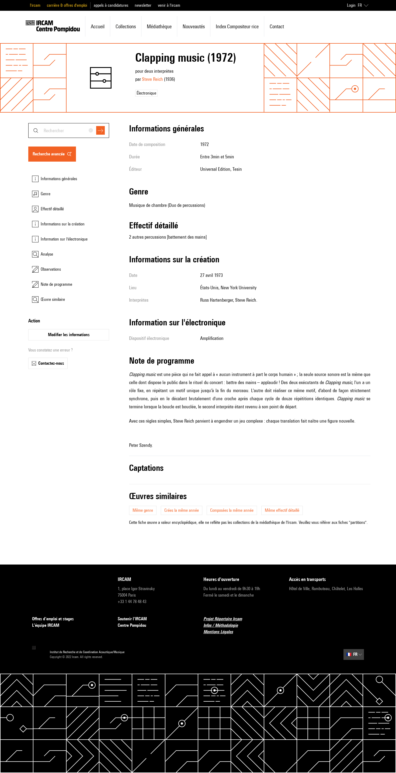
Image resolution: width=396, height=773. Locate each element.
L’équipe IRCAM (45, 625)
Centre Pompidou (132, 625)
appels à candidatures (111, 5)
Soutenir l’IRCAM (132, 618)
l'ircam (35, 5)
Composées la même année (231, 510)
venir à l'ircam (169, 5)
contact (277, 26)
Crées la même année (181, 510)
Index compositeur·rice (237, 26)
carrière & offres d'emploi (67, 5)
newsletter (143, 5)
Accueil (98, 26)
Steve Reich (152, 79)
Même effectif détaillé (282, 510)
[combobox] (68, 130)
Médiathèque (159, 26)
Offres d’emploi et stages (53, 618)
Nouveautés (194, 26)
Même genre (143, 510)
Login (351, 5)
